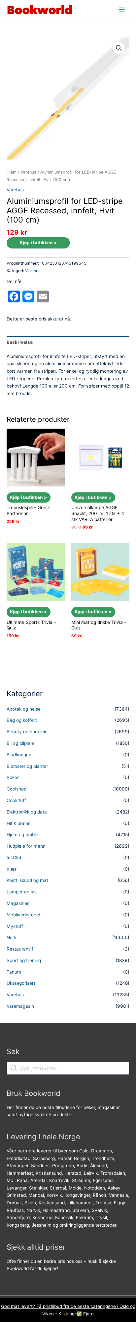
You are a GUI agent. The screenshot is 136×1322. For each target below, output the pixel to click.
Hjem (12, 172)
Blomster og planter (27, 766)
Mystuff (15, 926)
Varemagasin (20, 1006)
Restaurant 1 (20, 949)
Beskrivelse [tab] (20, 342)
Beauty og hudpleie (27, 731)
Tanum (14, 972)
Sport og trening (24, 960)
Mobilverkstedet (24, 914)
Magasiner (18, 903)
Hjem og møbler (23, 834)
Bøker (13, 777)
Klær (12, 869)
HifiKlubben (19, 823)
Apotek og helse (24, 709)
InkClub (14, 857)
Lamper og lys (22, 891)
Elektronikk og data (27, 811)
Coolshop (16, 788)
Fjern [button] (88, 1313)
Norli (11, 937)
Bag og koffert (22, 720)
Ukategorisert (21, 983)
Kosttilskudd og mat (27, 880)
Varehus (28, 172)
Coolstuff (16, 800)
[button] (119, 48)
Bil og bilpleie (20, 743)
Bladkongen (19, 754)
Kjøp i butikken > (38, 242)
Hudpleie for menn (26, 846)
